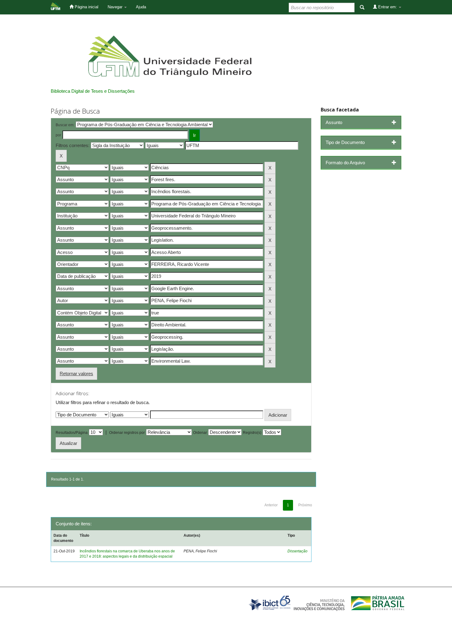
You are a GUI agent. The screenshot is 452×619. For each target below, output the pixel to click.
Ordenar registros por (127, 432)
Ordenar (200, 432)
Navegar (116, 7)
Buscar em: (65, 125)
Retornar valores (76, 373)
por (58, 135)
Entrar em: (387, 7)
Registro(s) (252, 432)
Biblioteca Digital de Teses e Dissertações (93, 91)
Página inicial (85, 7)
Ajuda (141, 7)
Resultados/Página (72, 432)
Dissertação (297, 551)
